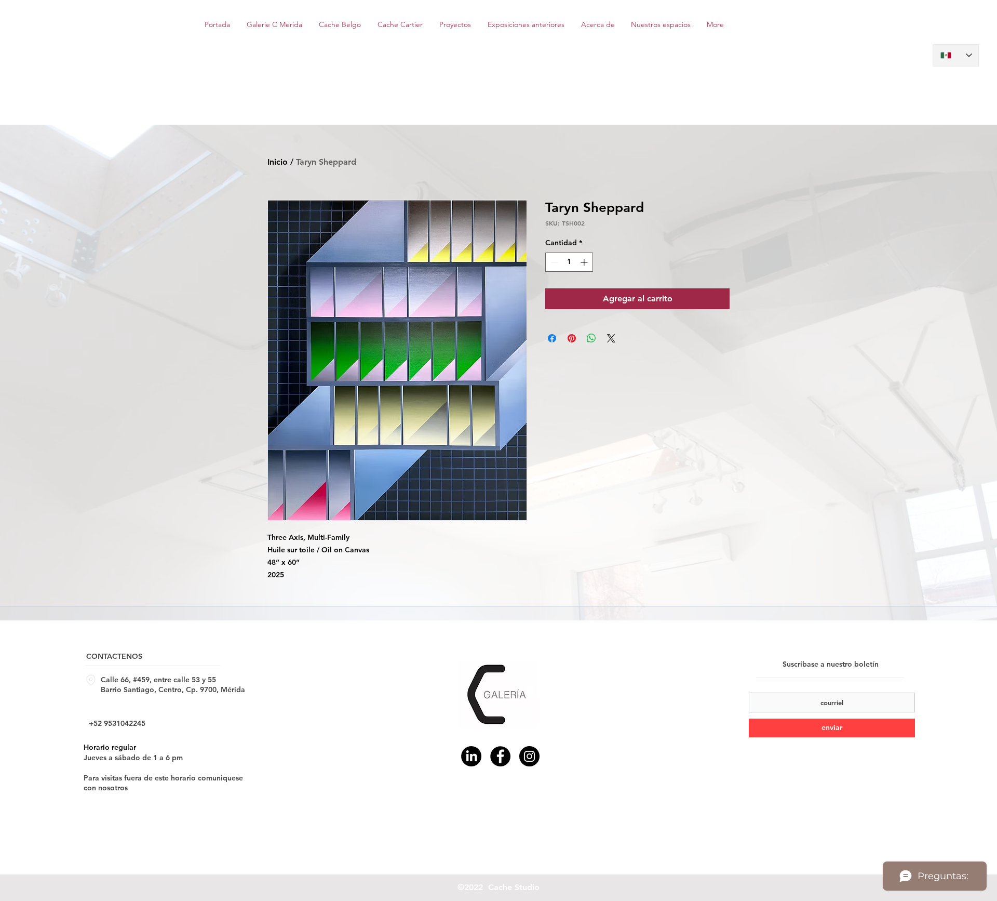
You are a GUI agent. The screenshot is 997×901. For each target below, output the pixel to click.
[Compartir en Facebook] (552, 338)
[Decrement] (553, 262)
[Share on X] (611, 338)
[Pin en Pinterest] (571, 338)
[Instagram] (529, 756)
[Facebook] (500, 756)
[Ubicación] (91, 680)
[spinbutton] (569, 262)
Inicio (277, 162)
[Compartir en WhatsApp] (591, 338)
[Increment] (584, 262)
